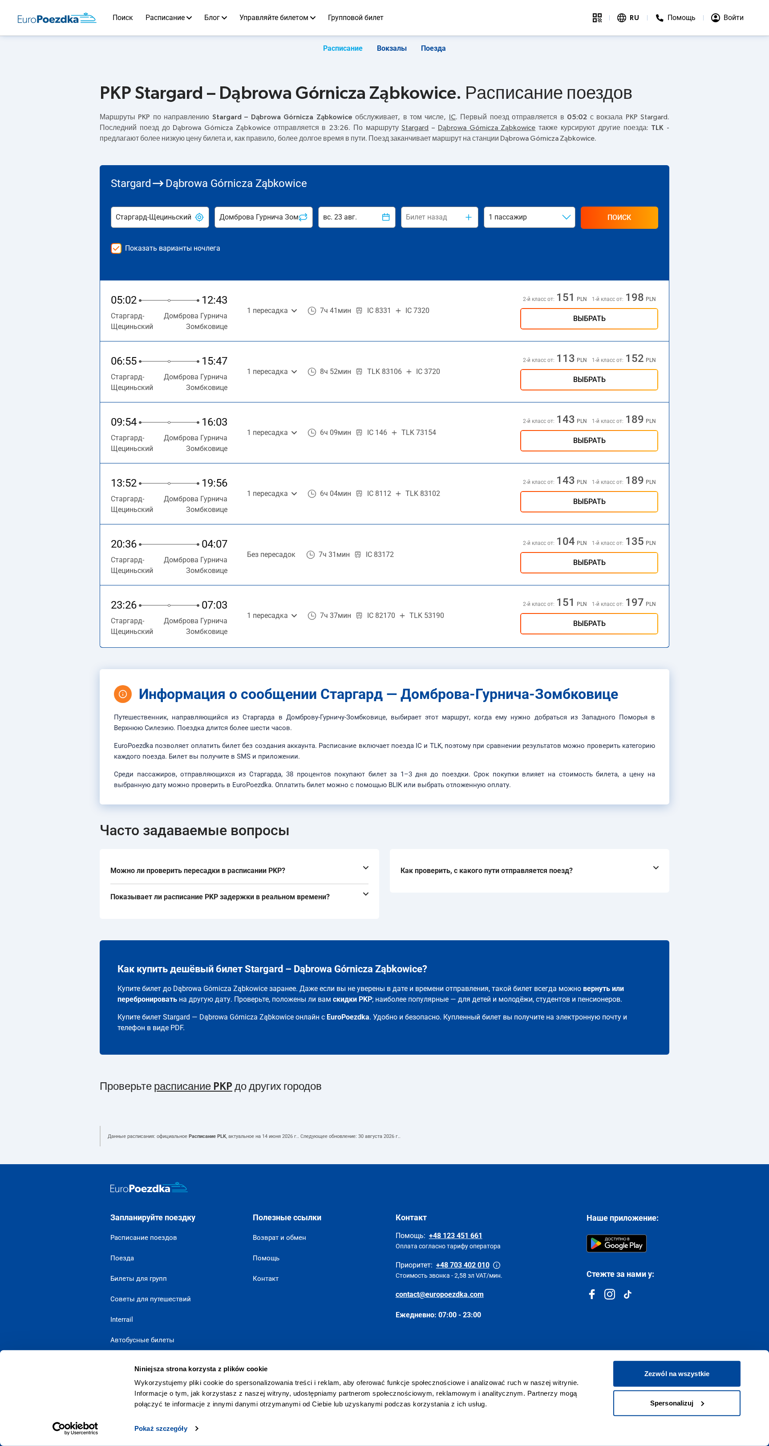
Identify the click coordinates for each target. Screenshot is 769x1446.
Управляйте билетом (273, 17)
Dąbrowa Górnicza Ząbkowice (487, 127)
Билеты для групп (138, 1279)
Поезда (433, 48)
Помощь (266, 1258)
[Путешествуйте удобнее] (597, 17)
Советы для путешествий (150, 1299)
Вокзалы (392, 48)
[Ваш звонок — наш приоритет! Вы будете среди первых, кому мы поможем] (496, 1265)
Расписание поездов (143, 1238)
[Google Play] (617, 1243)
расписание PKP (193, 1086)
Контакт (266, 1279)
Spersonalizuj (671, 1402)
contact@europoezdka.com (440, 1294)
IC (452, 117)
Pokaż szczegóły (160, 1428)
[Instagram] (609, 1294)
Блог (212, 17)
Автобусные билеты (142, 1340)
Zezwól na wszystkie (676, 1373)
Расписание (165, 17)
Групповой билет (356, 17)
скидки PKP (352, 999)
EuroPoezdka (348, 1017)
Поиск (123, 17)
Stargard (415, 127)
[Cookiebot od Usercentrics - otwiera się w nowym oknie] (75, 1428)
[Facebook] (592, 1294)
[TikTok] (627, 1294)
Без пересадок (271, 554)
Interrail (121, 1320)
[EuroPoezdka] (149, 1187)
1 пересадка (267, 310)
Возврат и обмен (279, 1238)
